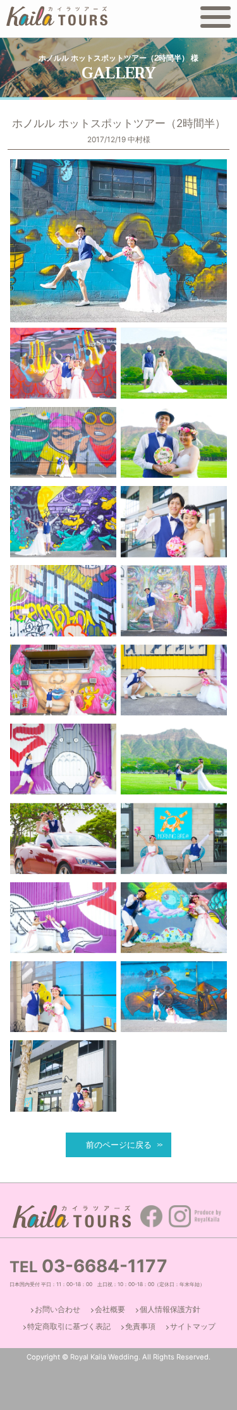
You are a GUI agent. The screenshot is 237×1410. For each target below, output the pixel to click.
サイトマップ (193, 1326)
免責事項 (140, 1326)
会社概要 (110, 1309)
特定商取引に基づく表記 (69, 1326)
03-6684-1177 (104, 1266)
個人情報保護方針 (170, 1309)
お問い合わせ (57, 1309)
